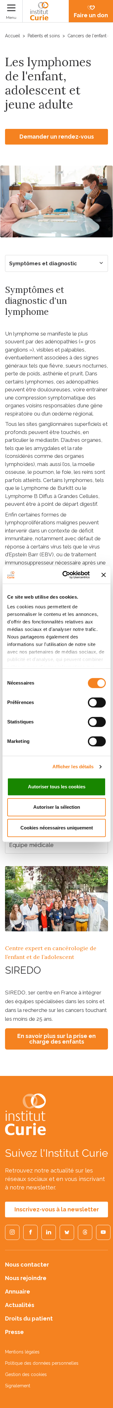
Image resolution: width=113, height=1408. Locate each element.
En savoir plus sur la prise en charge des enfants (56, 1039)
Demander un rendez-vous (56, 136)
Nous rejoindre (25, 1278)
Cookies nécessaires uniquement (56, 827)
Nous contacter (27, 1264)
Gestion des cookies (26, 1374)
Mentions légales (22, 1351)
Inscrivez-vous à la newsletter (56, 1209)
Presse (14, 1332)
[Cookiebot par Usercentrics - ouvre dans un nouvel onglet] (66, 575)
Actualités (19, 1305)
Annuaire (17, 1291)
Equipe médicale (31, 845)
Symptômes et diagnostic (43, 263)
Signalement (17, 1385)
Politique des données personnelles (41, 1363)
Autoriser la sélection (56, 807)
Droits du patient (29, 1318)
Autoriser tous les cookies (56, 786)
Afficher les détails (73, 766)
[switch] (97, 702)
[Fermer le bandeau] (103, 575)
